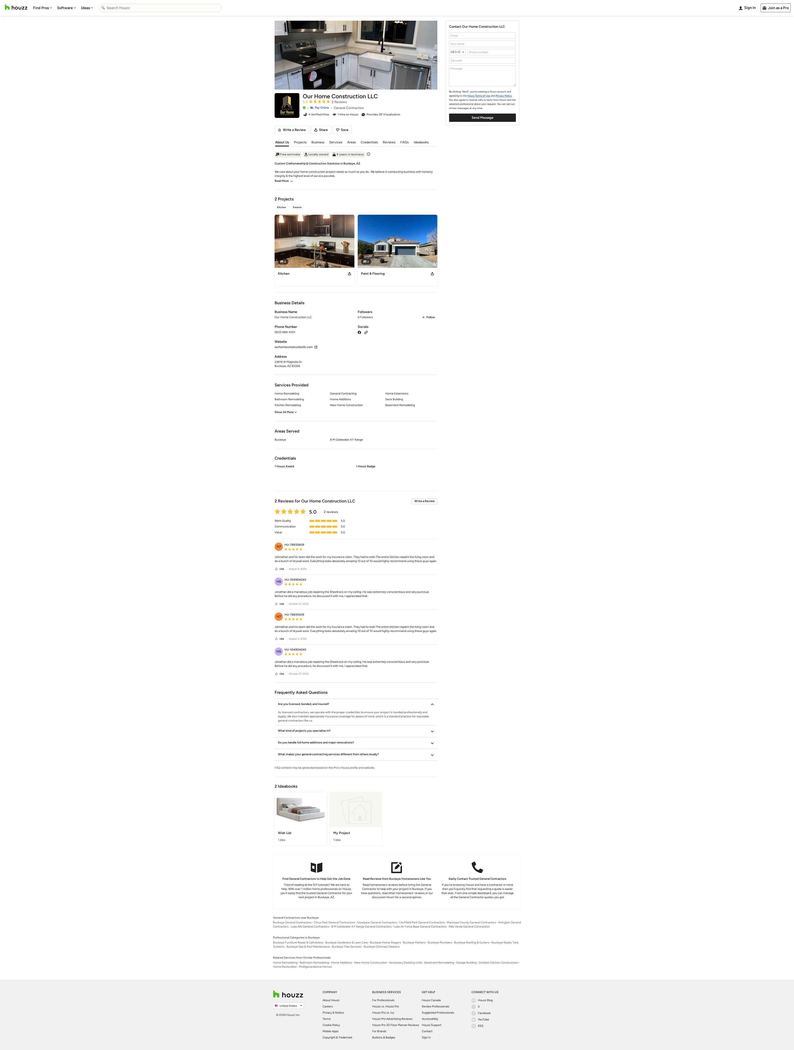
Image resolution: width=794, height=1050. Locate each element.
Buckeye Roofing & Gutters (471, 942)
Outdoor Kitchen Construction (498, 962)
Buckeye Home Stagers (385, 942)
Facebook (484, 1013)
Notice (339, 1012)
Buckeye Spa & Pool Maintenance (308, 946)
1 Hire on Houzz (348, 114)
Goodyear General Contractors (377, 922)
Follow (430, 317)
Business (317, 142)
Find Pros (41, 8)
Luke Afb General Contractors (310, 926)
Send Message (482, 118)
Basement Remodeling (439, 962)
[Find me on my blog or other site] (366, 332)
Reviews (389, 142)
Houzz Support (431, 1025)
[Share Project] (349, 274)
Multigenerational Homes (315, 966)
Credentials (369, 142)
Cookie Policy (331, 1025)
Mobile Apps (330, 1031)
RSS (480, 1026)
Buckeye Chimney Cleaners (382, 946)
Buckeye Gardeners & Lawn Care (346, 942)
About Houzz (331, 1000)
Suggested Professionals (438, 1012)
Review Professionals (435, 1006)
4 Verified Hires (319, 114)
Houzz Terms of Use (478, 95)
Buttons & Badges (383, 1037)
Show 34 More (284, 412)
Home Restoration (285, 966)
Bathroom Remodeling (314, 962)
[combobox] (160, 8)
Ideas (85, 8)
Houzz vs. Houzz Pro (385, 1006)
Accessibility (430, 1019)
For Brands (379, 1031)
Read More (282, 181)
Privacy (327, 1012)
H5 (279, 582)
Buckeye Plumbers (440, 942)
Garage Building (466, 962)
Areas (351, 142)
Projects (300, 142)
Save (344, 130)
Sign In (426, 1037)
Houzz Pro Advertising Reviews (392, 1019)
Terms (327, 1019)
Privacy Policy (504, 95)
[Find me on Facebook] (359, 332)
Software (65, 8)
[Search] (103, 8)
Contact (427, 1031)
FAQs (404, 142)
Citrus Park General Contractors (334, 922)
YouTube (483, 1019)
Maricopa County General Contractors (471, 922)
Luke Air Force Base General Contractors (420, 926)
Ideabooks (421, 142)
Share (323, 130)
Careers (328, 1006)
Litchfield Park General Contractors (422, 922)
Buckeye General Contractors (292, 922)
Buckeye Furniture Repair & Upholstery (298, 942)
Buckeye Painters (414, 942)
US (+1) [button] (455, 52)
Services (335, 142)
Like (282, 568)
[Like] (276, 569)
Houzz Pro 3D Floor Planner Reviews (395, 1025)
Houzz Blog (485, 1000)
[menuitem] (43, 8)
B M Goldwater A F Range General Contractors (361, 926)
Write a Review (424, 501)
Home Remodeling (285, 962)
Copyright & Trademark (337, 1037)
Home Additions (341, 962)
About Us (282, 142)
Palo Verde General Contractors (469, 926)
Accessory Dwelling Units (405, 962)
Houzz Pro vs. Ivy (383, 1012)
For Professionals (383, 1000)
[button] (304, 107)
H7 (279, 547)
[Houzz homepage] (16, 7)
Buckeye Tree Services (347, 946)
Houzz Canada (431, 1000)
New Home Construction (370, 962)
